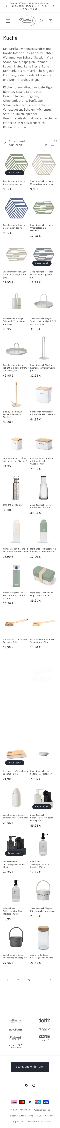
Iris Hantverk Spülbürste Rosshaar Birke (15, 640)
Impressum (18, 1121)
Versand (49, 1115)
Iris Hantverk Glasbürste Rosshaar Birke (15, 688)
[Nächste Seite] (30, 988)
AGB (39, 1115)
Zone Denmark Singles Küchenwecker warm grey (42, 909)
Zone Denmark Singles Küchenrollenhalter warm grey (42, 368)
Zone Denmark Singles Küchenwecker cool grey (15, 956)
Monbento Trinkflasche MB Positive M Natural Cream (16, 550)
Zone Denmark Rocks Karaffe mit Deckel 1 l (40, 506)
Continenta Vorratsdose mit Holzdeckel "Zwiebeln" (43, 413)
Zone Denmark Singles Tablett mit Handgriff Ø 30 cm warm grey (16, 368)
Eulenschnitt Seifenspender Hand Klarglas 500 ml (40, 864)
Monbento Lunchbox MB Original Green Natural (42, 594)
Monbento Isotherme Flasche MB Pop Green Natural (14, 595)
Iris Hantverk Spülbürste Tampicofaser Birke (42, 640)
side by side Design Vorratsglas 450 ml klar (41, 956)
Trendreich (24, 1109)
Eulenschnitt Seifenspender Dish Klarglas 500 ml (12, 911)
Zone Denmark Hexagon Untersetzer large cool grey (41, 274)
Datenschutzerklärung (21, 1115)
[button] (8, 20)
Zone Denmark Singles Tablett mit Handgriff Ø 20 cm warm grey (43, 321)
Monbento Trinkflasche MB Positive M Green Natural (43, 550)
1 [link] (7, 980)
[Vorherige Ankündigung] (6, 6)
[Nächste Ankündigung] (53, 6)
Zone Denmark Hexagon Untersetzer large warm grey (14, 274)
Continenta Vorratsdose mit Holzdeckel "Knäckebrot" (42, 461)
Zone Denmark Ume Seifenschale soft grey (41, 772)
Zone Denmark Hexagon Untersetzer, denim (14, 226)
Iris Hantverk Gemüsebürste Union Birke (43, 688)
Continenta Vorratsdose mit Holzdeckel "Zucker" (15, 459)
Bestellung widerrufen (30, 1066)
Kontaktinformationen (39, 1121)
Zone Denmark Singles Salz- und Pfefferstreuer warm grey (15, 321)
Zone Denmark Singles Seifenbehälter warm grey (15, 816)
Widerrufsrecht (42, 1109)
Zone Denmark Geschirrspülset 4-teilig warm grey (41, 818)
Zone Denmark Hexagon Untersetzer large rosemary (41, 228)
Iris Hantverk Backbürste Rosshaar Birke (42, 732)
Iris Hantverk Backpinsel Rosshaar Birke (15, 732)
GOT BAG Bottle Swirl (13, 505)
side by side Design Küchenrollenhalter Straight (12, 414)
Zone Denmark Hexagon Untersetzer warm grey (41, 182)
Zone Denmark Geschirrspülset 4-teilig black (14, 864)
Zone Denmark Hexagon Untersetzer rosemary (14, 182)
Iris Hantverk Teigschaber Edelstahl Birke (15, 772)
